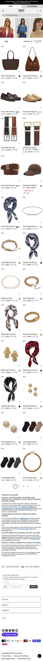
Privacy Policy (6, 656)
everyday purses (7, 508)
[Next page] (39, 486)
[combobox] (21, 15)
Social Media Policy (24, 659)
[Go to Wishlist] (35, 11)
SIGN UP (34, 587)
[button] (40, 10)
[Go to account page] (37, 10)
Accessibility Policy (8, 659)
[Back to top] (39, 656)
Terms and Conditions (21, 656)
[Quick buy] (19, 71)
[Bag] (40, 10)
